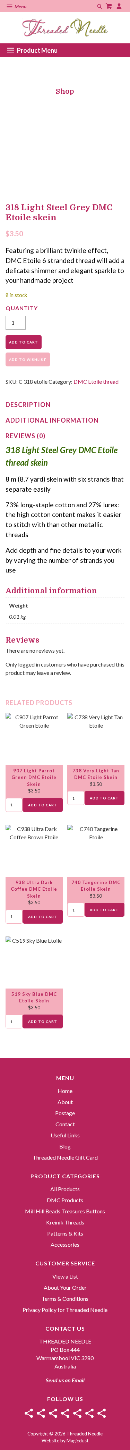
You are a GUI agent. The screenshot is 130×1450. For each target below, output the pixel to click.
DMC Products (65, 1200)
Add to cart (23, 342)
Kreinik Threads (65, 1222)
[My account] (119, 6)
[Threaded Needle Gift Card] (101, 1413)
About (65, 1102)
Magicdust (78, 1440)
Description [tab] (28, 404)
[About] (40, 1413)
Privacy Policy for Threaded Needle (65, 1309)
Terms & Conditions (65, 1298)
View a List (65, 1276)
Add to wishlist (27, 359)
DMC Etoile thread (96, 381)
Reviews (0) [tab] (25, 436)
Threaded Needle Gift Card (65, 1157)
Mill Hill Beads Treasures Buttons (65, 1211)
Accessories (65, 1244)
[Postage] (53, 1413)
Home (65, 1090)
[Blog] (89, 1413)
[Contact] (65, 1413)
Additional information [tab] (52, 420)
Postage (65, 1113)
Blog (65, 1146)
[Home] (28, 1413)
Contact (65, 1124)
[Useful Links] (77, 1413)
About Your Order (65, 1287)
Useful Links (65, 1135)
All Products (65, 1189)
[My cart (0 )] (109, 6)
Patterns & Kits (65, 1233)
